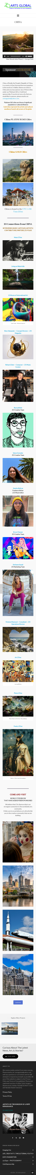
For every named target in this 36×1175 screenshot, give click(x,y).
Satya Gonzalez (18, 453)
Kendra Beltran (18, 488)
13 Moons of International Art (18, 295)
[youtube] (23, 1137)
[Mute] (26, 56)
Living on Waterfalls (18, 266)
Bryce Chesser (18, 532)
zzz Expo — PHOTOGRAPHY (12, 1160)
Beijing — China (18, 133)
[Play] (5, 56)
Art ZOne (18, 657)
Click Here (11, 1056)
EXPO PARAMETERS (9, 1157)
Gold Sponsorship (8, 1164)
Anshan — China (18, 170)
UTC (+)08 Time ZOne (22, 210)
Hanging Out (7, 1150)
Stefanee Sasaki (18, 565)
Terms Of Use (7, 1096)
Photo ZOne (18, 693)
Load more (18, 1002)
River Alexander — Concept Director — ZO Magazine (18, 332)
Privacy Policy (7, 1092)
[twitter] (16, 1137)
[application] (18, 56)
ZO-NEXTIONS (8, 1110)
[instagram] (19, 1137)
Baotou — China (18, 194)
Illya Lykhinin (18, 408)
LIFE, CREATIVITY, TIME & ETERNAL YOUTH (17, 1153)
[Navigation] (18, 15)
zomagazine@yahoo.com (11, 98)
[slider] (30, 56)
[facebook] (12, 1137)
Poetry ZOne (18, 726)
